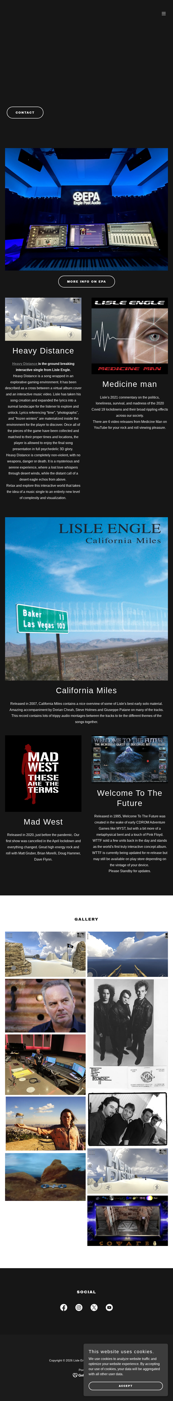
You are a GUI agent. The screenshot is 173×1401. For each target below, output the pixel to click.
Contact (25, 112)
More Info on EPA (86, 281)
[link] (63, 1308)
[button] (163, 13)
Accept (126, 1385)
